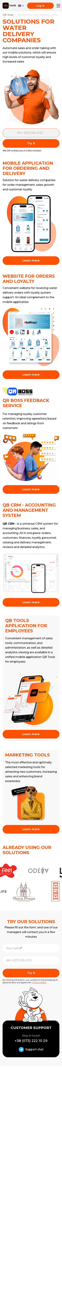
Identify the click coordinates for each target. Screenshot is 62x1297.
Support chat (34, 1049)
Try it (31, 143)
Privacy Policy (39, 982)
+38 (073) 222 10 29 (31, 1041)
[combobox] (20, 133)
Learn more (31, 260)
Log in (40, 5)
